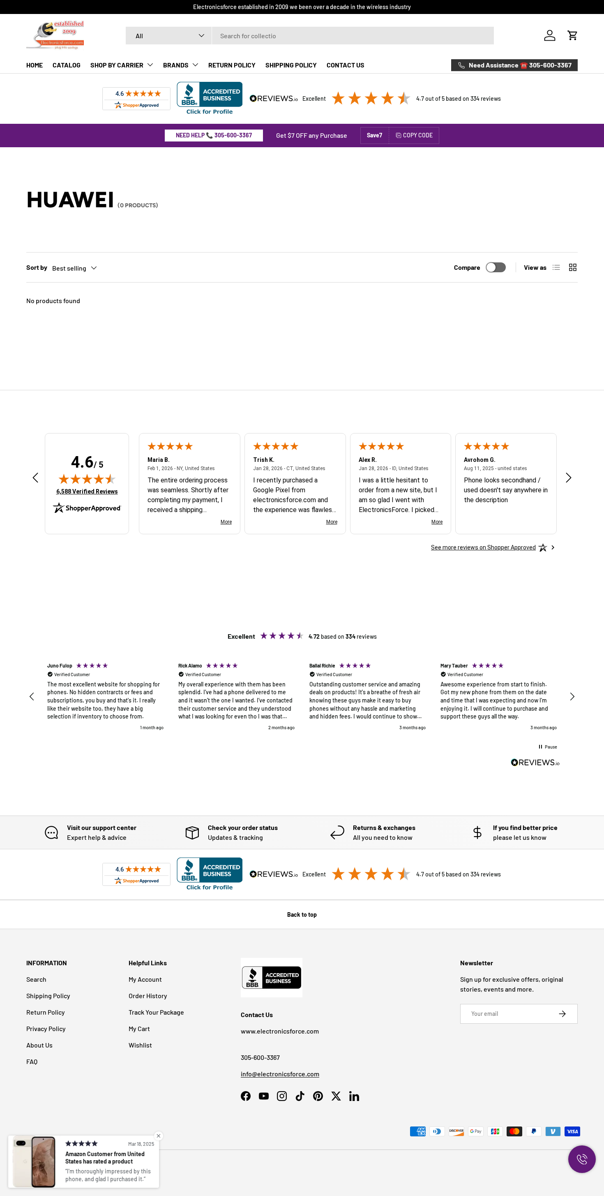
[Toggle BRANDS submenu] (195, 65)
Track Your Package (156, 1012)
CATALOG (67, 65)
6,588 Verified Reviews (87, 491)
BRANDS (176, 65)
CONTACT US (345, 65)
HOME (34, 65)
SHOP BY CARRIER (116, 65)
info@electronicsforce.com (280, 1074)
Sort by (36, 267)
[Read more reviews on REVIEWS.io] (535, 763)
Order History (148, 995)
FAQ (31, 1061)
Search (36, 979)
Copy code (418, 135)
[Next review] (569, 478)
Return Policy (45, 1012)
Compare (467, 267)
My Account (145, 979)
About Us (39, 1045)
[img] (87, 478)
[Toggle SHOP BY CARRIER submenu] (150, 65)
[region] (302, 696)
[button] (573, 35)
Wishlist (140, 1045)
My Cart (139, 1028)
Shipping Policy (48, 995)
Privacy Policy (46, 1028)
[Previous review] (35, 478)
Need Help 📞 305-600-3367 (214, 135)
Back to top (302, 914)
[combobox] (310, 35)
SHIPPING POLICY (291, 65)
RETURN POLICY (232, 65)
